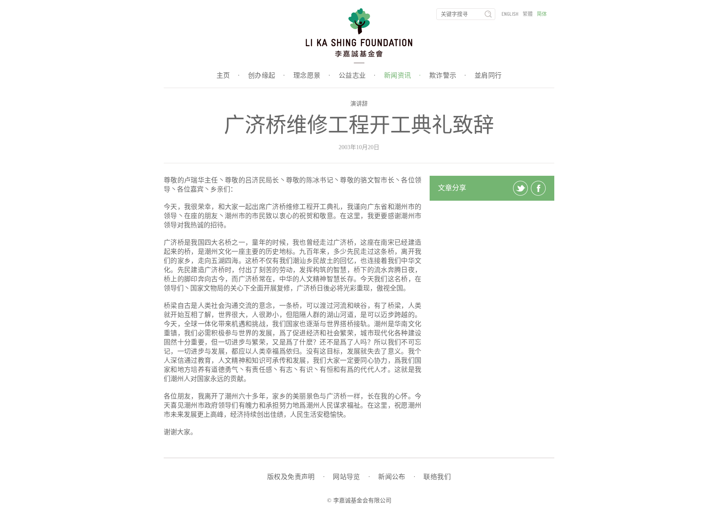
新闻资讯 (402, 75)
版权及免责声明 (296, 477)
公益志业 (357, 75)
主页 (228, 75)
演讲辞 (359, 103)
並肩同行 (488, 75)
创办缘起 (266, 75)
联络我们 (437, 477)
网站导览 (351, 477)
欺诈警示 (447, 75)
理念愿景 (311, 75)
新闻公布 (396, 477)
